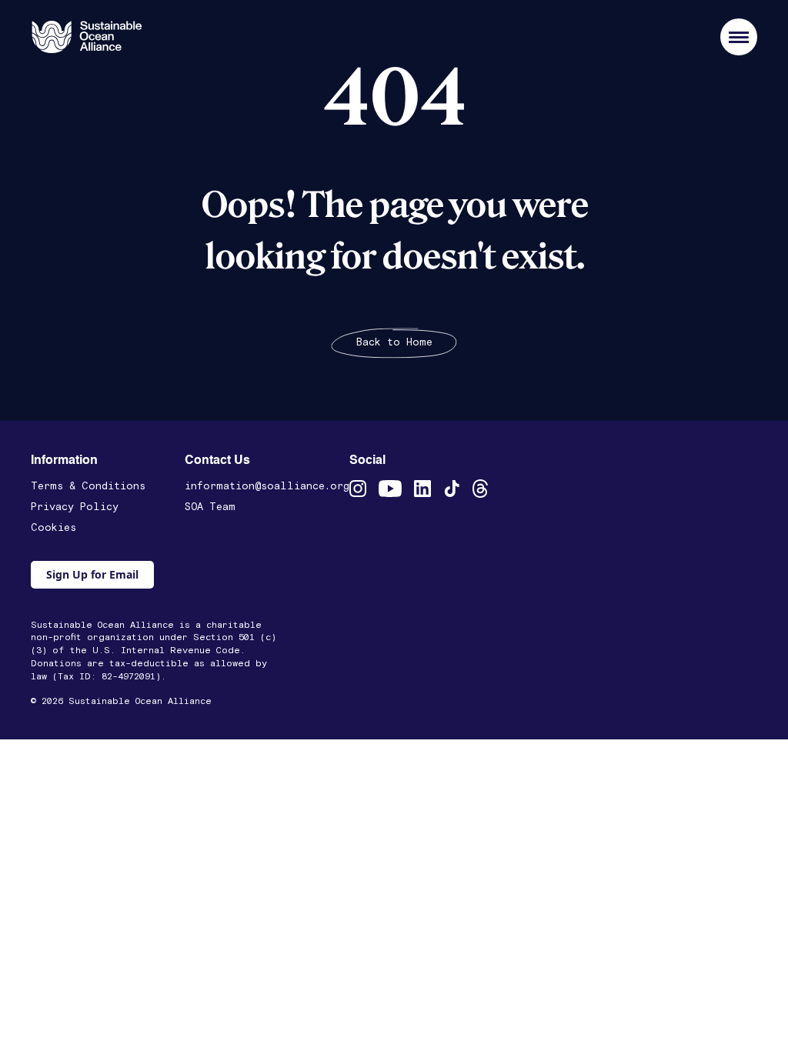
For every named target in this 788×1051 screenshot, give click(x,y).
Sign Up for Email (92, 574)
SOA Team (210, 507)
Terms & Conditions (88, 486)
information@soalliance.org (267, 486)
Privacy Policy (75, 507)
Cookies (53, 527)
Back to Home (394, 342)
